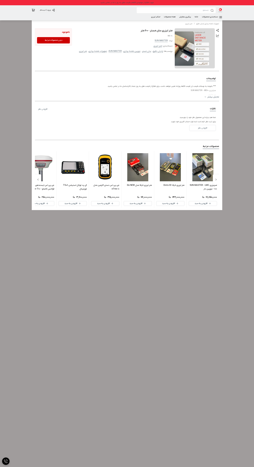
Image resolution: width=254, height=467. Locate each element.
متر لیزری (83, 51)
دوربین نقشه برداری (131, 51)
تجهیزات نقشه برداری (98, 51)
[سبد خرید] (33, 10)
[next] (38, 179)
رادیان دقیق (158, 51)
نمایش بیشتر (213, 97)
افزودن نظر (42, 109)
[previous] (216, 179)
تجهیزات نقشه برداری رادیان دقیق (207, 24)
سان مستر (146, 51)
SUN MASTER (161, 40)
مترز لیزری (188, 24)
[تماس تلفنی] (6, 461)
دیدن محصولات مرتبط (53, 40)
